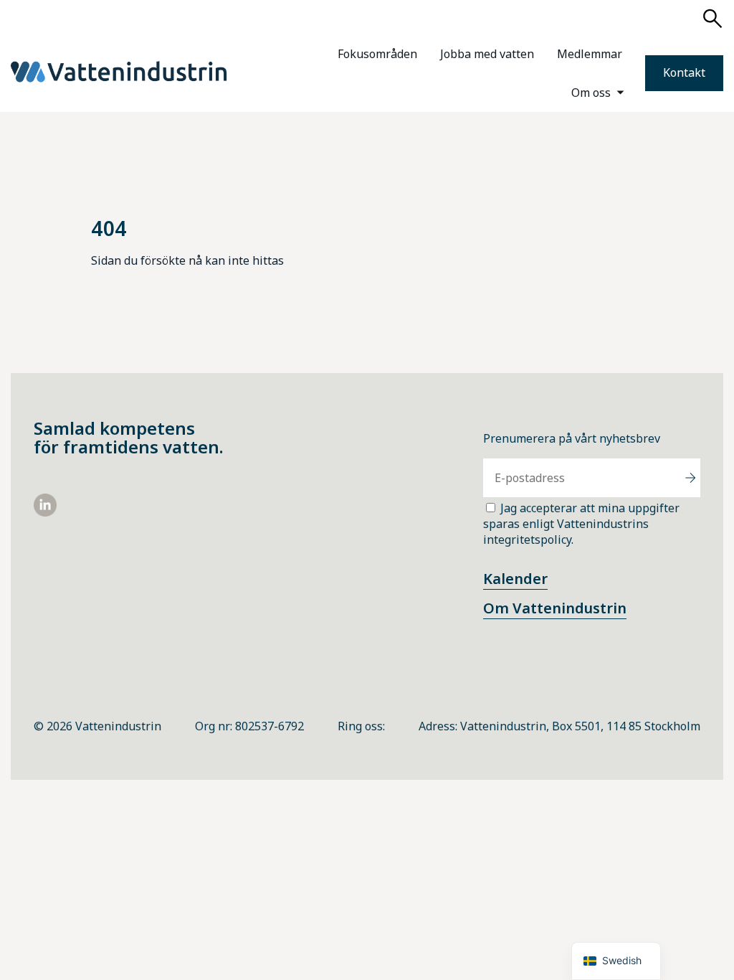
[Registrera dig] (690, 477)
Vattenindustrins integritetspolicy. (566, 531)
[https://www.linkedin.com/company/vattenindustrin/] (45, 512)
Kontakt (684, 72)
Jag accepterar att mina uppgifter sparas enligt (581, 523)
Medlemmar (589, 54)
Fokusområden (377, 54)
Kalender (515, 578)
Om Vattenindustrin (554, 608)
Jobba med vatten (487, 54)
